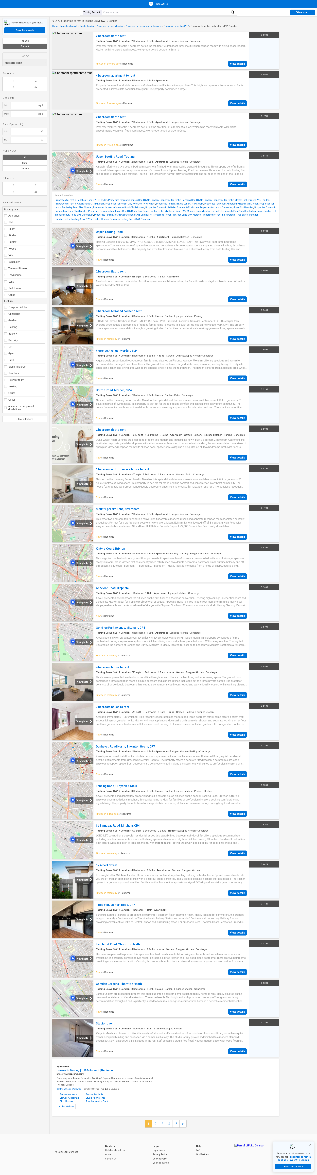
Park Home (14, 288)
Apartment (14, 215)
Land (11, 281)
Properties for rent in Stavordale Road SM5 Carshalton (230, 214)
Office (11, 294)
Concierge (14, 313)
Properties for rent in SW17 (176, 26)
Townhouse (15, 275)
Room (11, 228)
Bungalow (14, 261)
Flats (24, 162)
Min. (6, 105)
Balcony (13, 333)
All (24, 157)
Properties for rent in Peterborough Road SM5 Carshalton (226, 211)
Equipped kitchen (18, 307)
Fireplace (13, 373)
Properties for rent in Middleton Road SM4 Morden (169, 211)
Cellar (11, 399)
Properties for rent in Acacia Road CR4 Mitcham (80, 203)
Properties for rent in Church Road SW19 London (133, 200)
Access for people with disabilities (21, 408)
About (108, 1154)
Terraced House (17, 268)
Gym (11, 353)
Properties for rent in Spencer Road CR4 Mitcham (118, 207)
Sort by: (25, 56)
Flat (10, 222)
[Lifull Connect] (249, 1154)
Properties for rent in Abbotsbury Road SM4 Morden (231, 203)
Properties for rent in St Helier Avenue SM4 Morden (172, 207)
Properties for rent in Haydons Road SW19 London (186, 200)
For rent (25, 46)
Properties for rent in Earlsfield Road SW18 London (81, 200)
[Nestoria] (158, 5)
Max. (6, 114)
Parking (12, 327)
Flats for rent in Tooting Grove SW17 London (77, 219)
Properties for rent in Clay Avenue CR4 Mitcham (130, 203)
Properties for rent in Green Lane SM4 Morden (177, 214)
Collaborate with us (115, 1150)
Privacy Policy (160, 1154)
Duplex (12, 242)
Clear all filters (25, 419)
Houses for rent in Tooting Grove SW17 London (125, 219)
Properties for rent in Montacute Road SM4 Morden (115, 211)
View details (237, 63)
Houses (25, 168)
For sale (25, 41)
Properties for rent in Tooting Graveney (144, 26)
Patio (11, 360)
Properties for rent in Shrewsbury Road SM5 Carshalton (123, 214)
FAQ (198, 1150)
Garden (12, 320)
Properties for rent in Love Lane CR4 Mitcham (179, 203)
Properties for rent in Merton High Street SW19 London (241, 200)
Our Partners (203, 1154)
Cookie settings (161, 1162)
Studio (12, 235)
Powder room (16, 379)
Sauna (11, 393)
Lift (10, 346)
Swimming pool (17, 366)
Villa (10, 255)
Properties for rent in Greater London (77, 26)
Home (55, 26)
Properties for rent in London (110, 26)
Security (13, 340)
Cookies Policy (160, 1158)
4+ (36, 87)
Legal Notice (159, 1150)
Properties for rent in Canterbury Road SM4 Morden (226, 207)
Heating (12, 386)
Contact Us (111, 1158)
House (12, 248)
